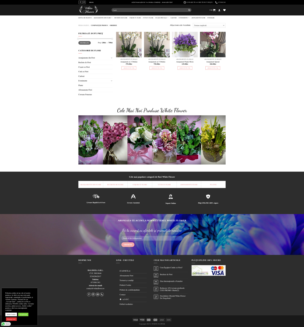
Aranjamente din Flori (102, 18)
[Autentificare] (219, 10)
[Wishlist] (224, 10)
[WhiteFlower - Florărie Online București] (93, 10)
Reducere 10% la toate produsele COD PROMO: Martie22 (172, 289)
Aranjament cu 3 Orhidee (128, 62)
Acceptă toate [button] (23, 314)
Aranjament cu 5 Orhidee (156, 62)
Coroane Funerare (85, 94)
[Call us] (102, 294)
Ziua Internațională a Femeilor (171, 281)
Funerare (211, 18)
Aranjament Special (212, 62)
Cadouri (174, 18)
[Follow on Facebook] (80, 2)
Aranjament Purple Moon (184, 62)
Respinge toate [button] (11, 319)
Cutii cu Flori (148, 18)
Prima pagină (83, 25)
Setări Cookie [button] (11, 314)
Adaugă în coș (128, 68)
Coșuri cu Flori (135, 18)
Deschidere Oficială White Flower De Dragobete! (172, 297)
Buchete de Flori (120, 18)
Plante (80, 85)
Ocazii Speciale (161, 18)
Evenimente (183, 18)
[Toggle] (112, 57)
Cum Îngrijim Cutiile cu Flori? (171, 267)
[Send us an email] (98, 294)
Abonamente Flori (198, 18)
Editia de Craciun (85, 18)
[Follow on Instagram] (84, 2)
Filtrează (84, 43)
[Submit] (189, 10)
